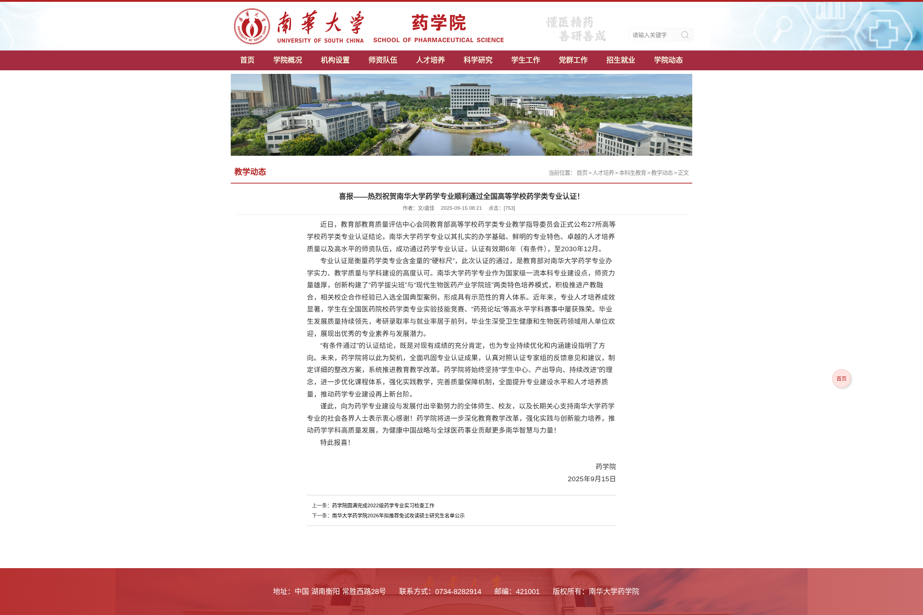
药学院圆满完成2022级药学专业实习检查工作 (383, 505)
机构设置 (335, 60)
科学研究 (478, 60)
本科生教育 (632, 173)
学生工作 (525, 60)
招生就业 (620, 60)
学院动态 (668, 60)
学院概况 (287, 60)
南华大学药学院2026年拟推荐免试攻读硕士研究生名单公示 (398, 515)
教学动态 (662, 173)
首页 (247, 60)
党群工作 (573, 60)
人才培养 (430, 60)
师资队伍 (382, 60)
